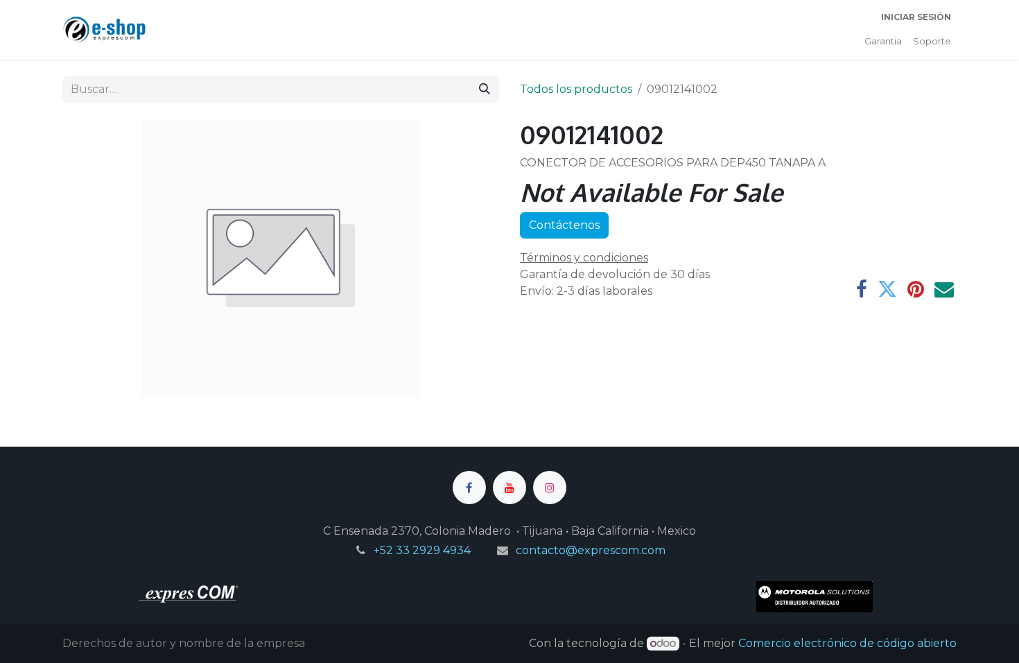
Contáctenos (564, 225)
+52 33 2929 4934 (422, 550)
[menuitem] (883, 41)
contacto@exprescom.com (590, 550)
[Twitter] (887, 289)
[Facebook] (861, 289)
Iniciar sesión (916, 17)
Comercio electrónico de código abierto (847, 643)
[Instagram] (549, 487)
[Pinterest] (915, 289)
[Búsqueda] (484, 89)
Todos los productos (576, 89)
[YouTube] (509, 487)
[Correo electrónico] (944, 289)
